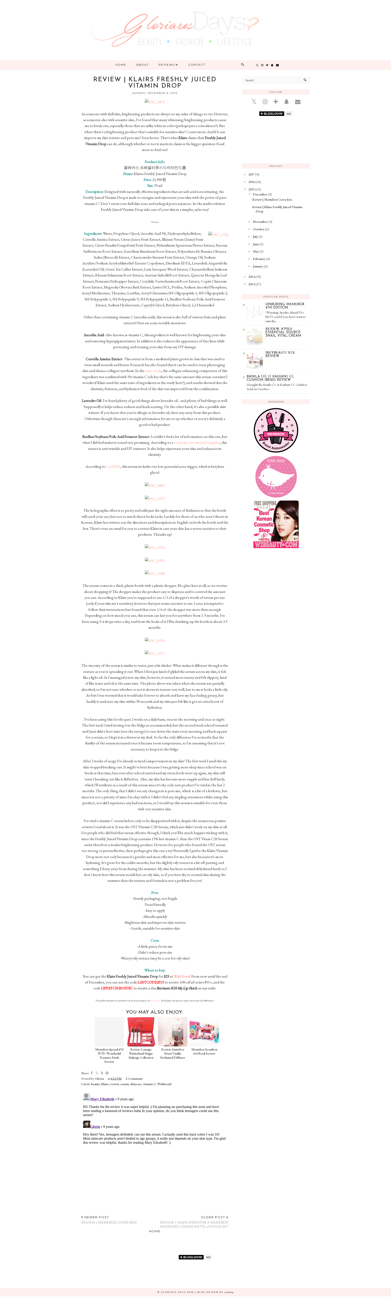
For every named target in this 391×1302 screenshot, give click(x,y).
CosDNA (113, 466)
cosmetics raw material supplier (197, 442)
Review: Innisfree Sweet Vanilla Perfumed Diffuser (172, 1053)
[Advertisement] (276, 589)
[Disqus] (154, 1147)
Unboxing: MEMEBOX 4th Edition (284, 306)
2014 (251, 276)
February (259, 259)
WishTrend (182, 976)
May (256, 251)
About (142, 64)
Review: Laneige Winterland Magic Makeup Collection (141, 1053)
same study (153, 370)
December (260, 194)
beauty (95, 1084)
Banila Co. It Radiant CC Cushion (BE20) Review (270, 378)
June (256, 244)
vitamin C (149, 1084)
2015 (251, 189)
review (114, 1084)
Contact (196, 64)
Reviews (166, 64)
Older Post (194, 1222)
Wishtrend (164, 1084)
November (260, 221)
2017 (251, 174)
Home (121, 64)
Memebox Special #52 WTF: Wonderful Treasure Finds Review (109, 1055)
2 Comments (134, 1078)
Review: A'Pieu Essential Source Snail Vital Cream (283, 332)
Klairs (105, 1084)
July (255, 236)
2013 (251, 284)
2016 (251, 182)
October (259, 229)
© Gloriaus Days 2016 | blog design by (195, 1292)
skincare (135, 1084)
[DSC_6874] (155, 101)
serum (124, 1084)
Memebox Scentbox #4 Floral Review (204, 1051)
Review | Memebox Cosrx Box (272, 199)
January (258, 266)
